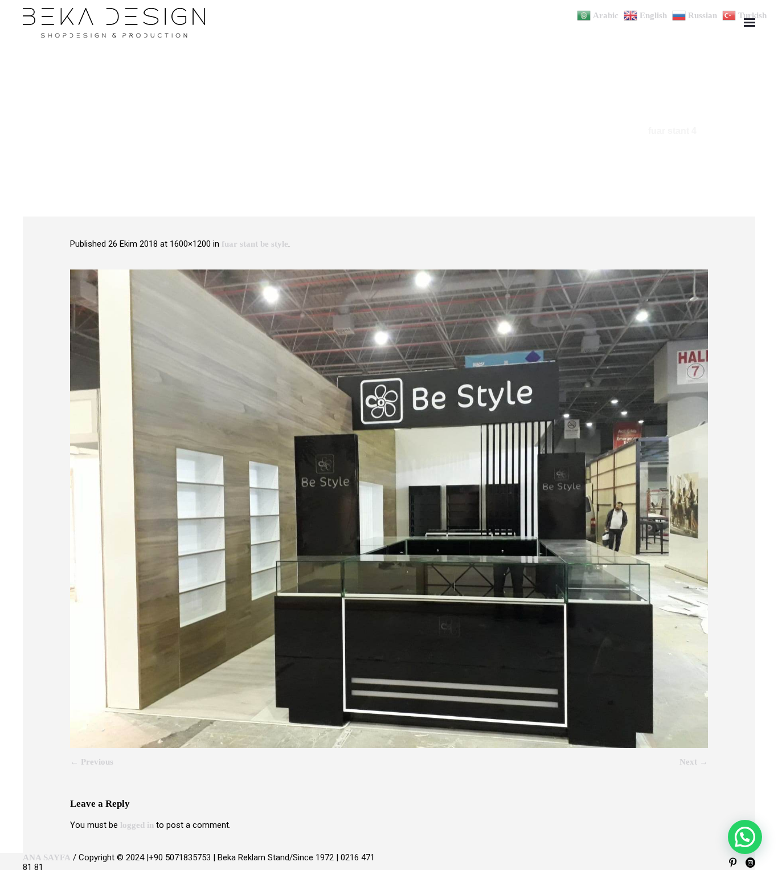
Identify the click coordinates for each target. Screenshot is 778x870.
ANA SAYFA (47, 857)
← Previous (91, 761)
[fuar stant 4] (389, 508)
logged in (137, 825)
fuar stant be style (255, 243)
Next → (693, 761)
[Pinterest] (733, 863)
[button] (745, 837)
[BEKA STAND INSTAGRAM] (750, 863)
